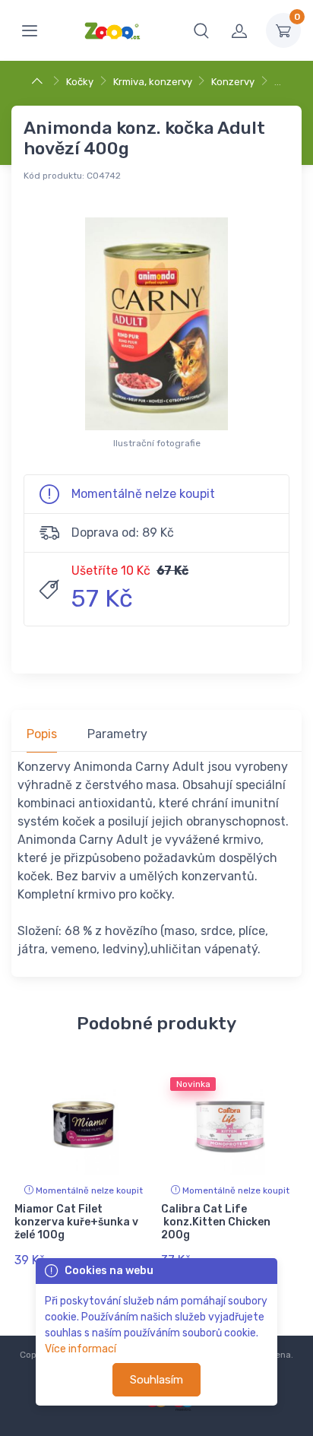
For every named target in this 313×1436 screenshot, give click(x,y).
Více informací (80, 1348)
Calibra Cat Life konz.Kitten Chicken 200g (215, 1222)
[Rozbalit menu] (29, 30)
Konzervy (233, 81)
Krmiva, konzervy (152, 81)
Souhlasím (156, 1380)
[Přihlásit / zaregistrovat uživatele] (239, 30)
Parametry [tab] (117, 734)
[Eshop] (39, 81)
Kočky (79, 81)
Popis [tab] (42, 734)
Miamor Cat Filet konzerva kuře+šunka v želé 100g (76, 1222)
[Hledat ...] (201, 30)
